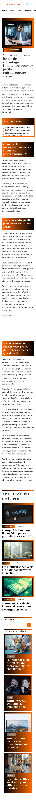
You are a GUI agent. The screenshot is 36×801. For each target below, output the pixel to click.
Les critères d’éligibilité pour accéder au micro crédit (18, 131)
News (10, 697)
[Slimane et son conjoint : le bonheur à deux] (18, 685)
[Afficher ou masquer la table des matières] (27, 121)
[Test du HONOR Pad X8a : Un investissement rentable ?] (18, 722)
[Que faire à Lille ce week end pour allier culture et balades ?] (18, 763)
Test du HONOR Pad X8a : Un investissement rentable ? (17, 743)
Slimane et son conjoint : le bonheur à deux (17, 704)
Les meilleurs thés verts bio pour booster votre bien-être (17, 570)
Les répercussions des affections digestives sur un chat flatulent (18, 664)
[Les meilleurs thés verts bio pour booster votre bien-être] (18, 550)
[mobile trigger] (3, 4)
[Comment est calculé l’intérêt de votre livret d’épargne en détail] (18, 587)
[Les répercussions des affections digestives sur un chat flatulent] (18, 644)
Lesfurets (29, 263)
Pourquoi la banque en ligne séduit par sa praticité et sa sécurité (16, 533)
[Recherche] (27, 4)
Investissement (12, 50)
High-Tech (11, 735)
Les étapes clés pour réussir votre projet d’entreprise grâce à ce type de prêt (16, 134)
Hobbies (10, 656)
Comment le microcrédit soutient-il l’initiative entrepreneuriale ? (18, 128)
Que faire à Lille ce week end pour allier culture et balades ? (19, 783)
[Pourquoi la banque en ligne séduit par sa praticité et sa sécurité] (18, 514)
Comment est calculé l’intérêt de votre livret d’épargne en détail (17, 607)
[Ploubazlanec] (13, 4)
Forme (5, 563)
